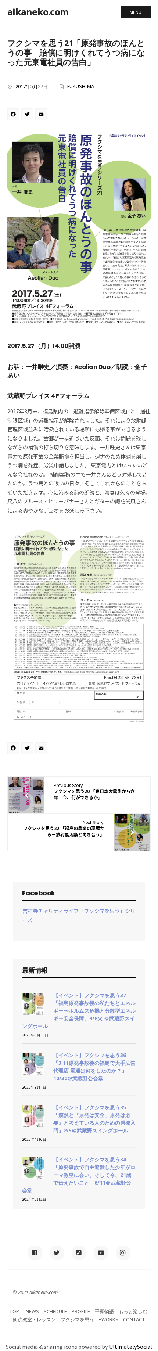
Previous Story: (94, 791)
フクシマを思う (77, 1319)
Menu (135, 12)
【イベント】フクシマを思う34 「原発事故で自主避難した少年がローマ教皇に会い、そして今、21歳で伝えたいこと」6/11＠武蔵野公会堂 (79, 1175)
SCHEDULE (55, 1311)
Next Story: (63, 828)
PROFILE (81, 1311)
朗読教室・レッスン (34, 1319)
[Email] (42, 114)
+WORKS (108, 1319)
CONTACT (134, 1319)
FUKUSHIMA (80, 86)
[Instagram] (123, 1253)
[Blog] (79, 1253)
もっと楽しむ (133, 1311)
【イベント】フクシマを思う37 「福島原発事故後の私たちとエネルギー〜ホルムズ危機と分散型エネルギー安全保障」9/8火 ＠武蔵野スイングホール (79, 1011)
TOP (14, 1311)
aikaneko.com (37, 12)
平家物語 (104, 1311)
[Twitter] (28, 114)
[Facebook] (14, 114)
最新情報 (35, 970)
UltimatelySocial (130, 1346)
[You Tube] (101, 1253)
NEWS (32, 1311)
